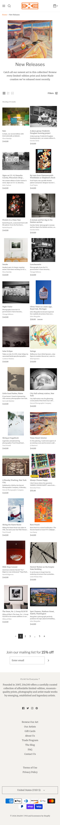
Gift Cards (30, 731)
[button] (4, 93)
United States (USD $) (29, 790)
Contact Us (30, 754)
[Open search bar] (10, 6)
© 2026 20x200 (16, 816)
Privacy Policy (30, 772)
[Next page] (44, 636)
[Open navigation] (4, 6)
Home (4, 15)
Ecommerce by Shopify (41, 816)
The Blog (30, 744)
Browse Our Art (30, 722)
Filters (51, 93)
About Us (30, 735)
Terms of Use (30, 767)
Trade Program (30, 740)
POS (26, 816)
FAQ (30, 749)
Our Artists (30, 726)
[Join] (48, 660)
